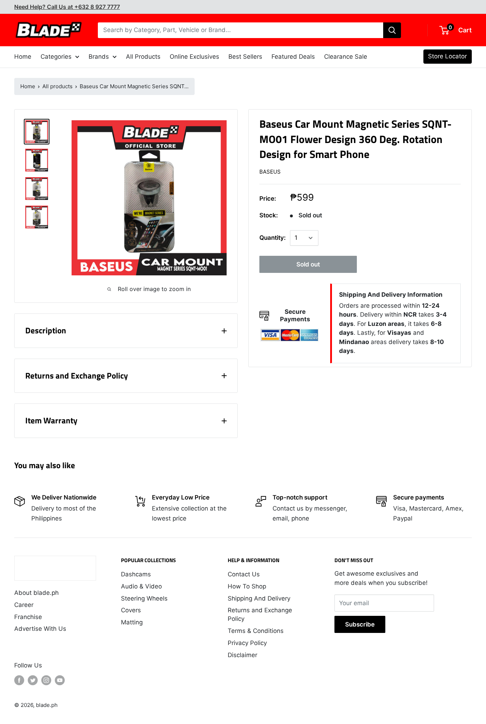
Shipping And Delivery (259, 598)
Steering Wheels (144, 598)
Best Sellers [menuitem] (245, 56)
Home (27, 86)
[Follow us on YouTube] (60, 680)
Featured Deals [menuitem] (293, 56)
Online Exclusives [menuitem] (194, 56)
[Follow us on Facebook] (19, 680)
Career (23, 604)
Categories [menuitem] (56, 56)
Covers (131, 610)
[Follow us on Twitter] (33, 680)
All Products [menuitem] (143, 56)
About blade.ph (36, 592)
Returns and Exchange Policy (260, 614)
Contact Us (244, 574)
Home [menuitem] (22, 56)
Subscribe (360, 624)
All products (57, 86)
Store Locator (447, 56)
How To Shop (247, 586)
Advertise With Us (40, 628)
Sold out (308, 264)
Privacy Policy (247, 642)
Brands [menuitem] (99, 56)
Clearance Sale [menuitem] (345, 56)
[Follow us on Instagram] (46, 680)
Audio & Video (141, 586)
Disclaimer (242, 655)
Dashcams (136, 574)
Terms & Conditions (256, 630)
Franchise (28, 616)
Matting (132, 622)
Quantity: (272, 238)
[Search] (392, 30)
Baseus (270, 172)
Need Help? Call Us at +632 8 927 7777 (67, 6)
